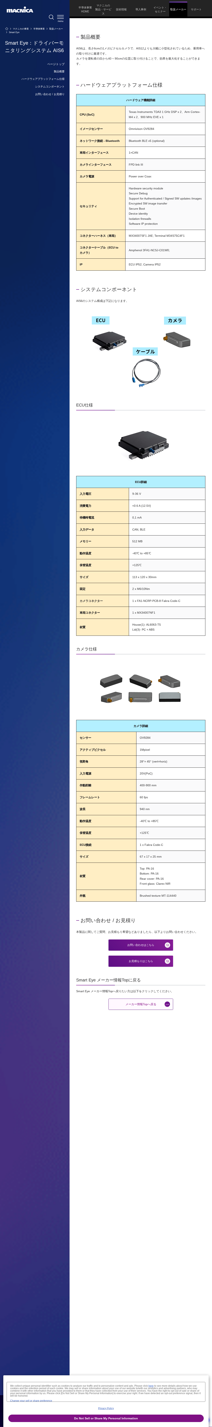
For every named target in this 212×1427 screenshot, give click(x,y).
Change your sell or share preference (31, 1401)
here (151, 1386)
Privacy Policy (106, 1408)
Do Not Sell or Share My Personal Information (106, 1418)
